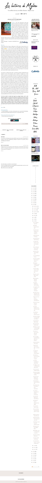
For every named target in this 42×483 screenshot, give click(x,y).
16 (35, 177)
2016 (33, 451)
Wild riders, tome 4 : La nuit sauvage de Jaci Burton (36, 328)
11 (35, 171)
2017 (33, 204)
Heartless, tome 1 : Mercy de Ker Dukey (36, 275)
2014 (33, 455)
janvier (35, 449)
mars (34, 445)
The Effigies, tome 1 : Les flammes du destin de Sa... (36, 366)
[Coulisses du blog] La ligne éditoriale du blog (36, 373)
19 (35, 181)
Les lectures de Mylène (21, 6)
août (34, 213)
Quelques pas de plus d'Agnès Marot (36, 427)
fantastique (12, 20)
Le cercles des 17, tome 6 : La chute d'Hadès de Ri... (36, 442)
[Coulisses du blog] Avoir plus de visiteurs (36, 260)
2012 (33, 458)
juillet (34, 215)
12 (35, 172)
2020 (33, 199)
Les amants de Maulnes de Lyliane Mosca (35, 397)
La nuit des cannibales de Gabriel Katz (35, 362)
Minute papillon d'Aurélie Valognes (35, 279)
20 (35, 182)
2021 (33, 197)
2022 (33, 195)
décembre (35, 206)
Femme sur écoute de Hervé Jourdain (36, 303)
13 (35, 173)
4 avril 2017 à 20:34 (25, 136)
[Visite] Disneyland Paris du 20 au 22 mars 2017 (36, 419)
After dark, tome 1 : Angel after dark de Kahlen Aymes (36, 293)
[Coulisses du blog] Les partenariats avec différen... (36, 317)
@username (22, 479)
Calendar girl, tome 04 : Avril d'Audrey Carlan (36, 423)
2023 (33, 193)
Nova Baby (3, 136)
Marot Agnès (16, 20)
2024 (33, 191)
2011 (33, 460)
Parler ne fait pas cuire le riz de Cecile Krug (36, 248)
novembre (35, 208)
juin (34, 217)
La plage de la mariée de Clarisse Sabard (36, 352)
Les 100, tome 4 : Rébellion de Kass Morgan (36, 377)
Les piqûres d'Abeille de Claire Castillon (36, 284)
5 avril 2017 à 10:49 (25, 145)
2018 (33, 202)
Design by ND (24, 481)
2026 (33, 188)
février (35, 447)
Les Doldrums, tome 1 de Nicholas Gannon (36, 313)
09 (35, 168)
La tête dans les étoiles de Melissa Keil (36, 382)
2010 (33, 462)
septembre (35, 211)
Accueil (17, 14)
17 (35, 178)
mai (34, 219)
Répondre (2, 142)
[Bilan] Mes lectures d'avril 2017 (36, 227)
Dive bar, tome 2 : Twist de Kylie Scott (36, 252)
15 (35, 176)
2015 (33, 453)
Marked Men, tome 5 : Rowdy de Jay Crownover (36, 431)
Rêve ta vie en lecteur (5, 145)
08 (35, 167)
